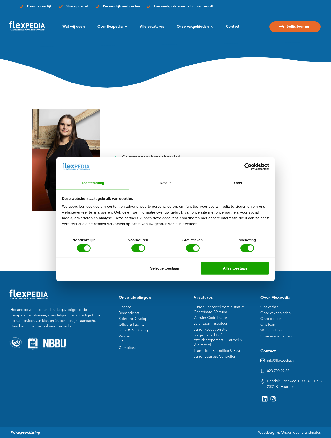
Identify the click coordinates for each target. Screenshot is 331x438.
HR (121, 342)
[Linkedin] (264, 399)
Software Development (137, 319)
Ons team (268, 325)
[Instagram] (273, 399)
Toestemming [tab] (92, 183)
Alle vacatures (152, 27)
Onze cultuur (270, 319)
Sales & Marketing (133, 330)
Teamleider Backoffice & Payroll (219, 351)
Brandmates (311, 433)
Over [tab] (238, 183)
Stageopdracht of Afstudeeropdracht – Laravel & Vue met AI (218, 340)
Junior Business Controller (214, 357)
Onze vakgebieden (275, 313)
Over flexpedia (110, 27)
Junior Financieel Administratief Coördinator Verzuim (219, 310)
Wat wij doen (73, 27)
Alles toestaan (235, 268)
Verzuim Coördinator (210, 318)
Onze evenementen (276, 336)
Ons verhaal (270, 307)
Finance (125, 307)
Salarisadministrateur (210, 324)
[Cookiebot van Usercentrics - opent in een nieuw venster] (248, 166)
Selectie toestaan (164, 268)
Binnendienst (129, 313)
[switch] (138, 248)
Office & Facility (131, 325)
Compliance (128, 348)
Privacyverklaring (25, 433)
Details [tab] (166, 183)
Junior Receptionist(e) (211, 329)
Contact (232, 27)
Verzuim (125, 336)
